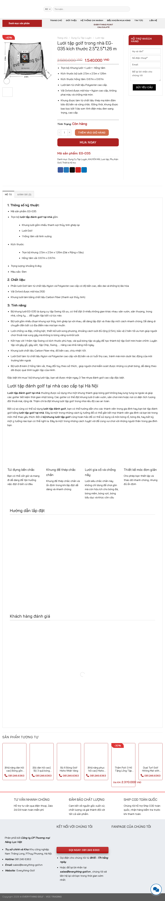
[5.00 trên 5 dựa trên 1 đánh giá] (88, 55)
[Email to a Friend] (72, 170)
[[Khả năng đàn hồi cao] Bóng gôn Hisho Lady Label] (14, 755)
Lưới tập (99, 37)
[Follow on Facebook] (137, 9)
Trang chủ (56, 20)
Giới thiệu (71, 20)
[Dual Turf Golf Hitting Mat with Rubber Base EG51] (150, 755)
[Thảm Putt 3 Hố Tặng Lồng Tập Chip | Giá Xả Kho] (123, 755)
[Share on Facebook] (60, 170)
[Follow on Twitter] (145, 9)
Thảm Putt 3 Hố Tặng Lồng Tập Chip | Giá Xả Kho (123, 769)
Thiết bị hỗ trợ (69, 162)
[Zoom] (7, 81)
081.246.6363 (16, 775)
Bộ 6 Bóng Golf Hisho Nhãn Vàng (69, 769)
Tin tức (138, 20)
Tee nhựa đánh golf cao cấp (97, 377)
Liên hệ (153, 20)
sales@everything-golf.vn (28, 864)
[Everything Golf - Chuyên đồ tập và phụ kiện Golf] (20, 9)
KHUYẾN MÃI (94, 159)
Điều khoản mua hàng (119, 20)
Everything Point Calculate (103, 25)
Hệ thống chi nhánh (92, 20)
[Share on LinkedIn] (84, 170)
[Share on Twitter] (66, 170)
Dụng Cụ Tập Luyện (81, 37)
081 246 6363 (23, 859)
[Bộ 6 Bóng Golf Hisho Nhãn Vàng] (69, 755)
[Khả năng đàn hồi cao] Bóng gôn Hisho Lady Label (14, 769)
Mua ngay (88, 142)
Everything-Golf (26, 870)
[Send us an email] (149, 9)
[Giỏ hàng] (155, 9)
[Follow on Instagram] (141, 9)
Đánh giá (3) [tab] (24, 194)
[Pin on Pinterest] (78, 170)
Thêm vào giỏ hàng (91, 132)
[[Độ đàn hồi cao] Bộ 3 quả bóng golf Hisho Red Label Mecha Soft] (41, 755)
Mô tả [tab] (8, 194)
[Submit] (127, 9)
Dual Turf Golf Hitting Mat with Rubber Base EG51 (151, 769)
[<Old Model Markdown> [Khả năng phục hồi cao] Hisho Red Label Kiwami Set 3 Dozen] (96, 755)
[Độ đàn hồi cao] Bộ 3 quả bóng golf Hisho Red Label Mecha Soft (41, 769)
